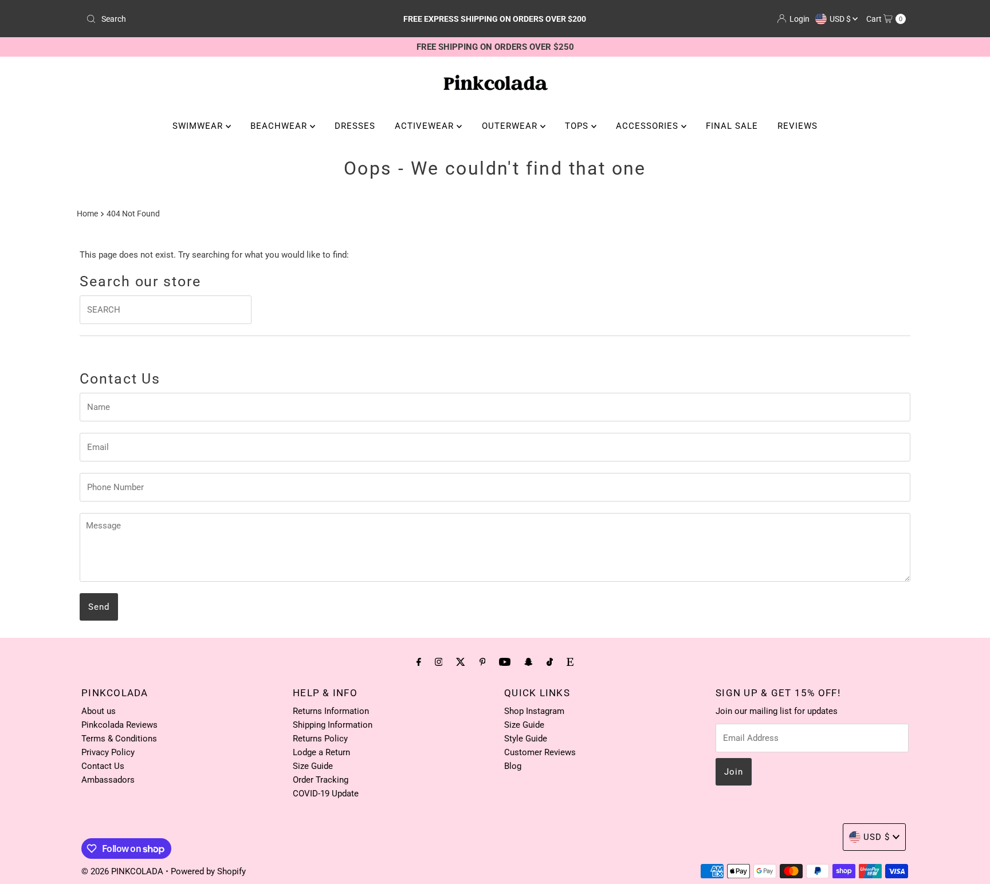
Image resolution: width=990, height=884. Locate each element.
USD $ (841, 18)
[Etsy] (570, 662)
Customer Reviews (540, 752)
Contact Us (102, 766)
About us (98, 711)
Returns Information (331, 711)
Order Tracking (320, 780)
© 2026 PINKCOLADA (123, 871)
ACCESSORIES (648, 126)
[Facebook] (419, 662)
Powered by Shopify (208, 871)
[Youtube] (504, 662)
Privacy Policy (108, 752)
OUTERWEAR (511, 126)
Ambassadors (108, 780)
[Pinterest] (483, 662)
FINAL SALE (732, 126)
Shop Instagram (534, 711)
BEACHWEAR (280, 126)
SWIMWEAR (199, 126)
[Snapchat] (528, 662)
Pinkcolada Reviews (119, 725)
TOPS (578, 126)
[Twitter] (460, 662)
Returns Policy (320, 738)
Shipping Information (332, 725)
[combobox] (216, 18)
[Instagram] (439, 662)
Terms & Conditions (119, 738)
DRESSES (355, 126)
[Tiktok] (550, 662)
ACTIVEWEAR (426, 126)
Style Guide (525, 738)
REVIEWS (797, 126)
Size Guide (313, 766)
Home (87, 213)
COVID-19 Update (326, 793)
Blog (512, 766)
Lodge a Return (321, 752)
